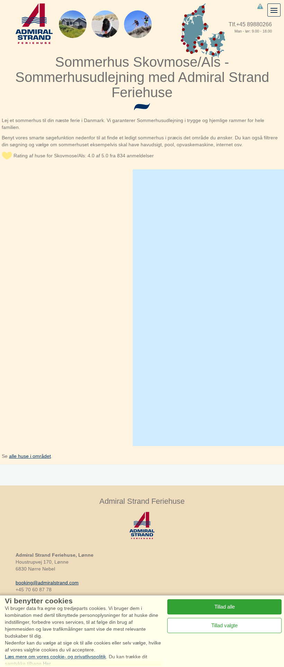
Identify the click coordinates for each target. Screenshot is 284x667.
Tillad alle (224, 607)
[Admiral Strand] (34, 23)
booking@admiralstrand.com (47, 582)
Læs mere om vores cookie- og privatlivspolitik (55, 656)
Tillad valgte (224, 625)
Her (47, 663)
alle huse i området (30, 456)
